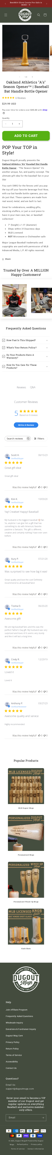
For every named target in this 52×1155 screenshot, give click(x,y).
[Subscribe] (43, 1117)
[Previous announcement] (5, 4)
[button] (6, 15)
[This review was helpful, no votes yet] (39, 487)
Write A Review (26, 425)
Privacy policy (36, 1144)
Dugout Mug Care (14, 1035)
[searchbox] (15, 438)
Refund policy (22, 1144)
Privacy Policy (12, 1042)
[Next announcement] (46, 4)
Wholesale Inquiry (14, 1023)
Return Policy (12, 1049)
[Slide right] (32, 77)
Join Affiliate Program (16, 1010)
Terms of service (18, 1149)
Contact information (36, 1149)
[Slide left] (19, 77)
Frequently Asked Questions (19, 1016)
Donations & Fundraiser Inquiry (21, 1029)
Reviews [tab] (21, 387)
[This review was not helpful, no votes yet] (44, 487)
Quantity (5, 118)
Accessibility (12, 1061)
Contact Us (11, 1068)
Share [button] (8, 259)
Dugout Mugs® (21, 1141)
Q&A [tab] (32, 387)
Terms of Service (14, 1055)
